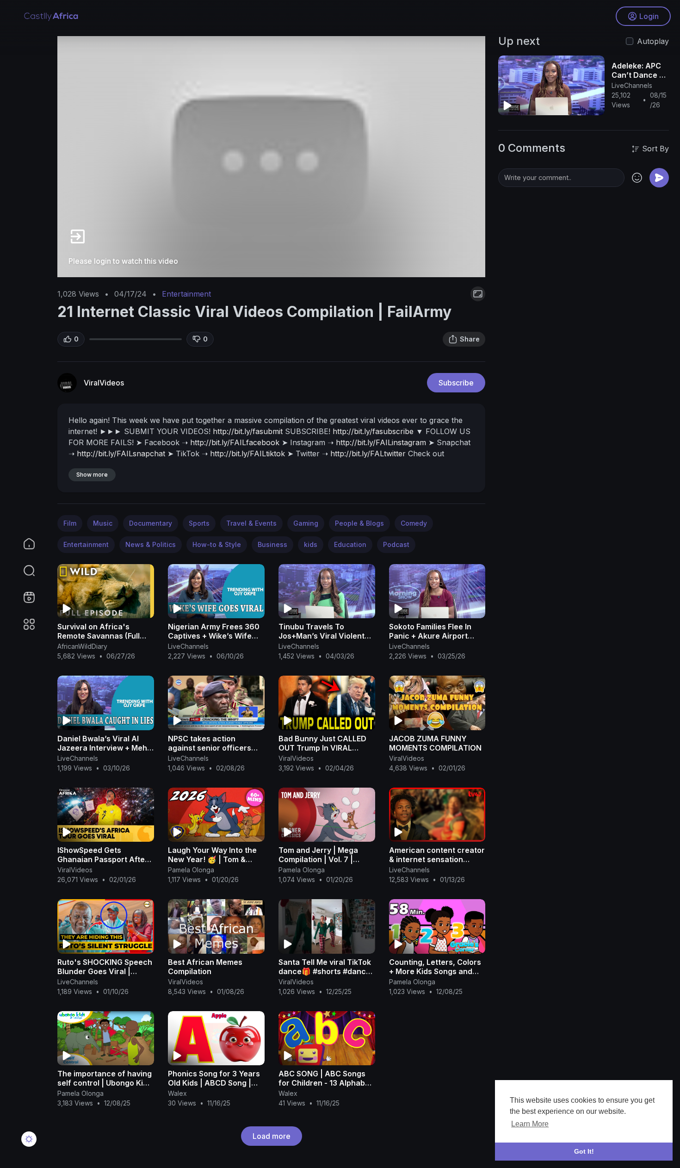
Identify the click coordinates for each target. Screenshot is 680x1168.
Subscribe (456, 382)
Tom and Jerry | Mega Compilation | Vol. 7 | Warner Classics (318, 859)
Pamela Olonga (191, 870)
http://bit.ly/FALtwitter (368, 453)
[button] (23, 570)
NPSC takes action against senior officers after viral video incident (212, 748)
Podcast (396, 544)
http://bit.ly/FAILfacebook (234, 442)
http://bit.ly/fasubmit (248, 431)
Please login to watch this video (123, 261)
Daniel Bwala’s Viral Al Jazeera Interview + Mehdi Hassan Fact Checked (105, 748)
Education (350, 544)
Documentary (150, 523)
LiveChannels (188, 646)
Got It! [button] (584, 1151)
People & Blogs (359, 523)
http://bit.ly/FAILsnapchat (121, 453)
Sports (199, 523)
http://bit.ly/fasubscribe (373, 431)
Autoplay (653, 41)
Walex (177, 1093)
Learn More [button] (530, 1124)
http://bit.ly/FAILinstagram (381, 442)
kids (310, 544)
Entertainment (186, 293)
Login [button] (649, 16)
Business (272, 544)
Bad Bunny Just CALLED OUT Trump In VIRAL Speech (322, 748)
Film (69, 523)
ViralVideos (104, 382)
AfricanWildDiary (82, 646)
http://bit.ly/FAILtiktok (247, 453)
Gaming (305, 523)
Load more (272, 1136)
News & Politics (150, 544)
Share (470, 339)
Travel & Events (251, 523)
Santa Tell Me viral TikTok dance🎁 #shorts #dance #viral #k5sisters (324, 971)
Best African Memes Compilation (205, 966)
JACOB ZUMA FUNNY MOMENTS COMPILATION (435, 743)
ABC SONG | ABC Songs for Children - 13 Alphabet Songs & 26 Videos (325, 1083)
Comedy (414, 523)
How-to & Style (216, 544)
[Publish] (659, 177)
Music (102, 523)
